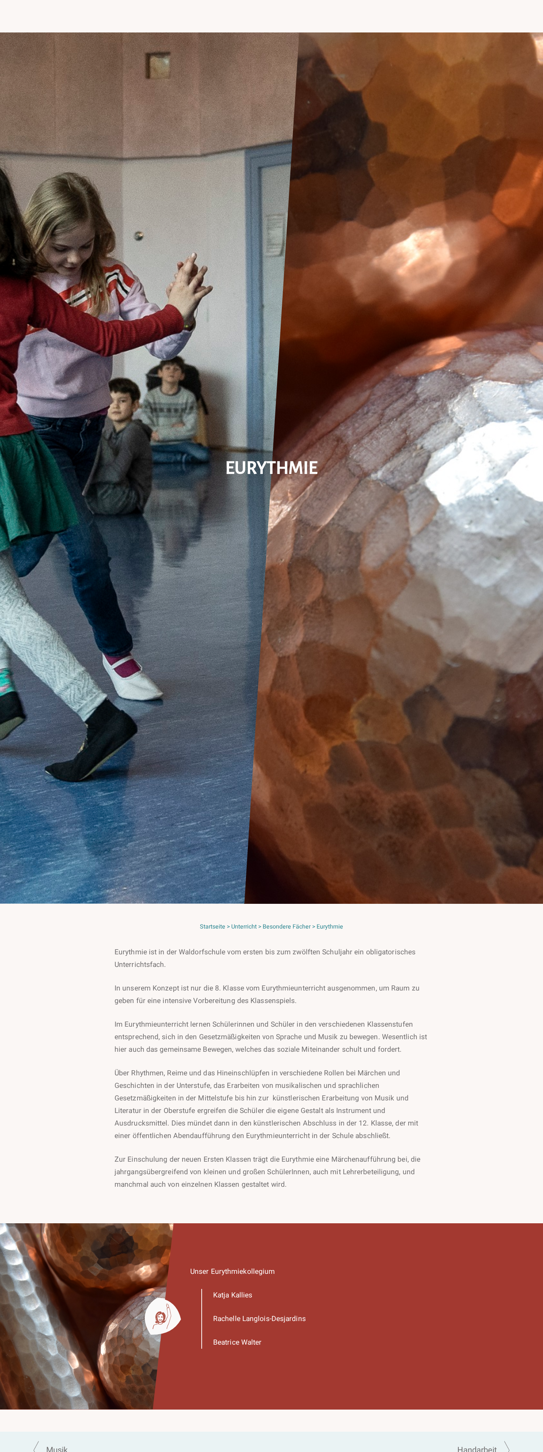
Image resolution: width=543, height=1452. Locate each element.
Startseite (212, 926)
